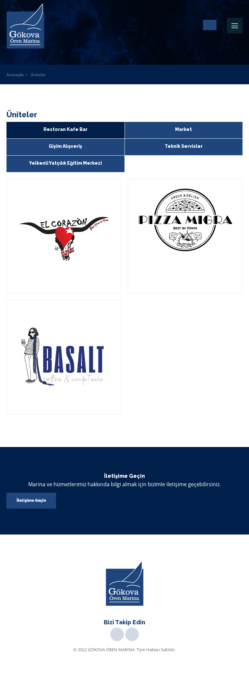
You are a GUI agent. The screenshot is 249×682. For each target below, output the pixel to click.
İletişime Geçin (31, 500)
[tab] (65, 130)
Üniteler (38, 74)
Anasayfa (15, 74)
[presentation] (65, 130)
